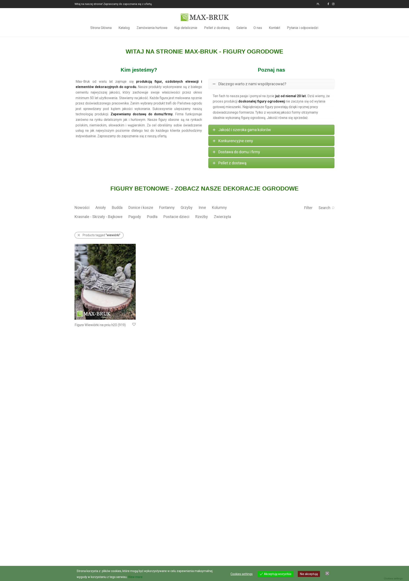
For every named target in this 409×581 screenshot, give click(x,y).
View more (135, 577)
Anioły (100, 207)
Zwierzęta (222, 216)
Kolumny (219, 207)
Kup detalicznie (185, 28)
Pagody (134, 216)
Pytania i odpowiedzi (302, 28)
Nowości (82, 207)
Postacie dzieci (176, 216)
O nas (257, 28)
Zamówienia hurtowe (152, 28)
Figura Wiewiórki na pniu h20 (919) (100, 325)
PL (318, 4)
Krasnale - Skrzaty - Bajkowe (98, 216)
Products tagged (101, 235)
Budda (117, 207)
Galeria (241, 28)
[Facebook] (328, 4)
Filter (308, 207)
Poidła (152, 216)
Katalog (124, 28)
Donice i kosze (140, 207)
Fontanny (167, 207)
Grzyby (187, 207)
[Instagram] (333, 4)
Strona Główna (101, 28)
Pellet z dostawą (217, 28)
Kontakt (274, 28)
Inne (202, 207)
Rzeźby (201, 216)
